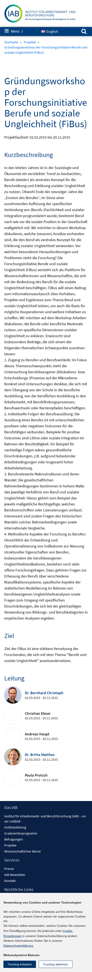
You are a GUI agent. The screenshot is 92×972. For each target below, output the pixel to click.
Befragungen (13, 839)
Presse (9, 868)
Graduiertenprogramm (20, 833)
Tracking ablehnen (55, 964)
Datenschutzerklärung (18, 945)
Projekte (10, 845)
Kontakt (10, 880)
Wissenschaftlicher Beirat (22, 851)
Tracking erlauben (19, 964)
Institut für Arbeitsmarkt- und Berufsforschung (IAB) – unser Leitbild (45, 818)
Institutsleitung (15, 827)
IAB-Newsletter (14, 874)
